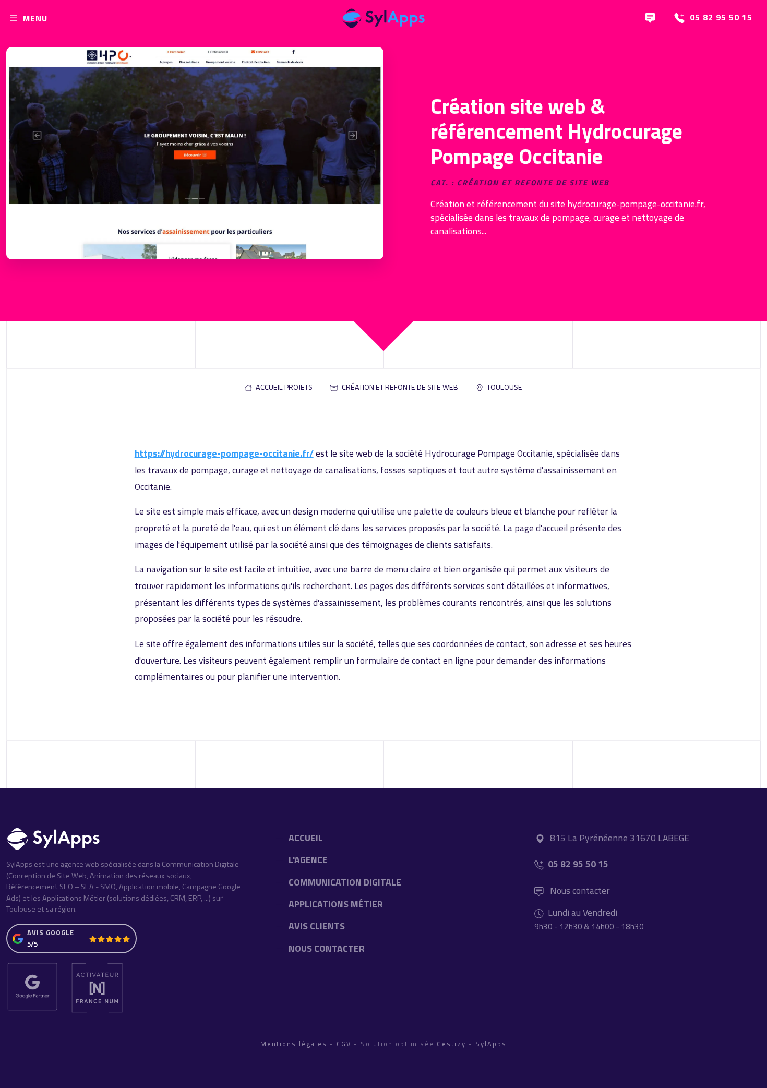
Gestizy (451, 1043)
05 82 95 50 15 (578, 864)
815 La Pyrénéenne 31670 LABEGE (619, 838)
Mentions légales (293, 1043)
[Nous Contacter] (650, 18)
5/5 (32, 944)
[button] (278, 388)
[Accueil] (383, 15)
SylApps (491, 1043)
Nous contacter (579, 890)
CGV (344, 1043)
